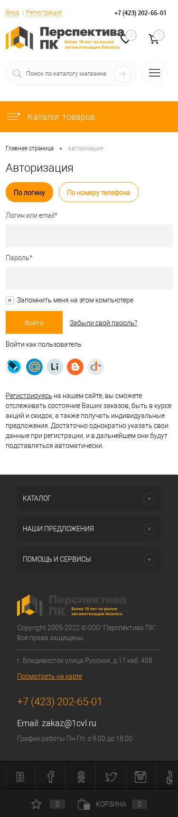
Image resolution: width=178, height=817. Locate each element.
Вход (12, 12)
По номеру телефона (99, 192)
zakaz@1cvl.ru (69, 723)
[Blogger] (75, 367)
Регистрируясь (29, 395)
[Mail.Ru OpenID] (34, 367)
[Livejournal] (14, 367)
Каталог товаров (60, 117)
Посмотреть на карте (49, 676)
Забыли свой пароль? (103, 323)
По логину (29, 192)
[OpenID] (95, 367)
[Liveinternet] (55, 367)
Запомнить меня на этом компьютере (75, 300)
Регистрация (44, 12)
